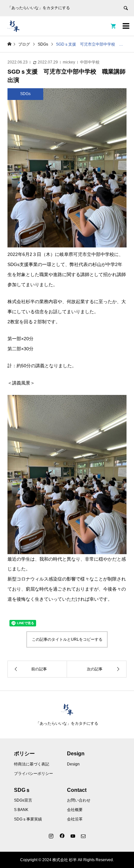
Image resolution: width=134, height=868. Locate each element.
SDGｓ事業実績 (28, 819)
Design (73, 764)
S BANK (21, 809)
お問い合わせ (78, 800)
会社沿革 (75, 819)
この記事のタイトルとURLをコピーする (67, 639)
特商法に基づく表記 (31, 764)
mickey (69, 62)
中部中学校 (90, 62)
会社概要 (75, 809)
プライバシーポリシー (33, 773)
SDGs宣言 (23, 800)
